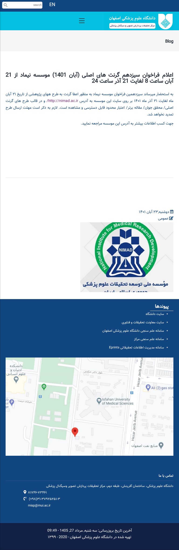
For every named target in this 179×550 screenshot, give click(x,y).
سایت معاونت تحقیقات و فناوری (143, 322)
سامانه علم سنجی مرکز (149, 339)
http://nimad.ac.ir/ (62, 101)
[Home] (138, 21)
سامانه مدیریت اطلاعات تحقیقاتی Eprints (136, 347)
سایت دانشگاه (155, 314)
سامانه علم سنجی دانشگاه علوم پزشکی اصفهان (133, 331)
